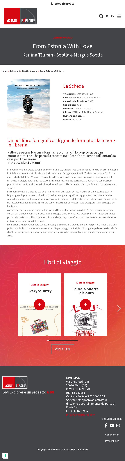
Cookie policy (112, 434)
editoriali (15, 71)
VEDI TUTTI (62, 349)
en (112, 16)
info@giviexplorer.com (80, 414)
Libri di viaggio (30, 71)
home (5, 71)
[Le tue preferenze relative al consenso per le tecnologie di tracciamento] (5, 456)
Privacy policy (112, 440)
